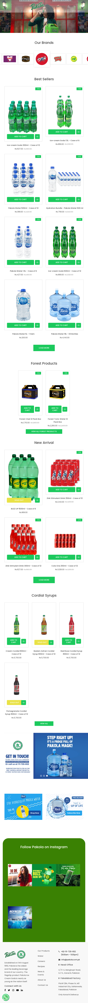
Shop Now (34, 813)
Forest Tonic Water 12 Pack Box (58, 420)
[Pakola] (20, 875)
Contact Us (43, 985)
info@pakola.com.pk (70, 959)
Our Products (44, 951)
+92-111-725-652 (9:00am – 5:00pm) (69, 953)
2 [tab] (44, 776)
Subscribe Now (73, 813)
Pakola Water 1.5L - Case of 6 (23, 271)
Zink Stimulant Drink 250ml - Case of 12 (65, 498)
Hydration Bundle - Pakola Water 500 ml (64, 208)
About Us (42, 980)
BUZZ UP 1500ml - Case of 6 (23, 508)
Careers (41, 961)
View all (44, 723)
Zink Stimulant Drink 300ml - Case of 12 (23, 566)
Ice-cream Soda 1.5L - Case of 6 (64, 140)
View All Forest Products (44, 431)
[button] (74, 6)
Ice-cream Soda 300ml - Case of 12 (23, 145)
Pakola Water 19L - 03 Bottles (64, 334)
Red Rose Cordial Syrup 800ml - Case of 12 (71, 652)
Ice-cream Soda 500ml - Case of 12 (64, 271)
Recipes (41, 966)
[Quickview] (37, 136)
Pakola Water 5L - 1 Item (23, 334)
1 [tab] (41, 776)
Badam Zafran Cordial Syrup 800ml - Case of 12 (44, 652)
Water (40, 956)
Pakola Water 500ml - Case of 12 (23, 208)
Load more (44, 348)
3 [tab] (47, 776)
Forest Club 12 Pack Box (30, 419)
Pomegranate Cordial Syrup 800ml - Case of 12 (16, 712)
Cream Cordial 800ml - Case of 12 (16, 652)
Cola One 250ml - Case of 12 (64, 566)
